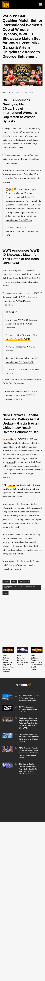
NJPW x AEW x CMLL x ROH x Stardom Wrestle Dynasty (20, 587)
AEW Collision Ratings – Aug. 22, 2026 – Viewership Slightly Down (36, 662)
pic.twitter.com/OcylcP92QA (19, 219)
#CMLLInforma (23, 189)
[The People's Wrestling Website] (5, 4)
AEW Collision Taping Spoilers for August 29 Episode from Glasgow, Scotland (8, 664)
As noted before (9, 439)
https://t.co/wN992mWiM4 (18, 338)
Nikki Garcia (24, 581)
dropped (11, 461)
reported (11, 484)
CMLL (14, 581)
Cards (6, 581)
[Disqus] (22, 860)
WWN (5, 593)
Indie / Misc (7, 93)
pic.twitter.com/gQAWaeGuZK (20, 361)
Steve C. (18, 93)
